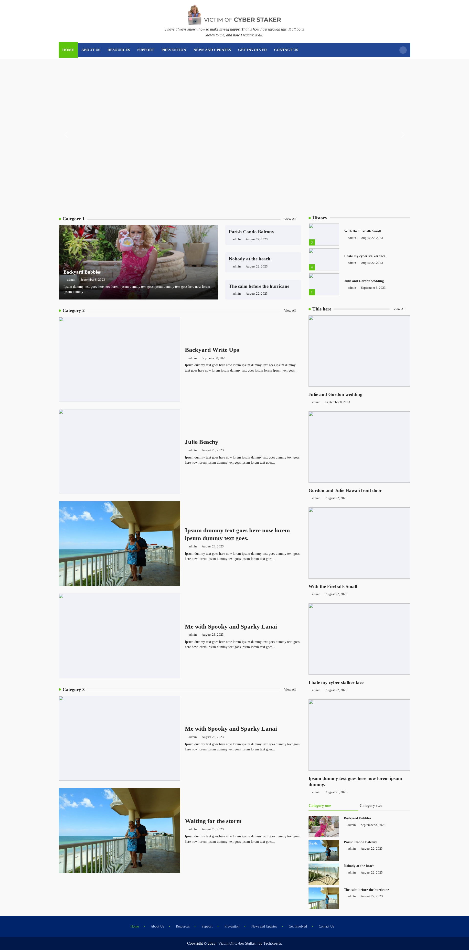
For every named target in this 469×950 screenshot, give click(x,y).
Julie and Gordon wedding (364, 281)
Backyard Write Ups (212, 349)
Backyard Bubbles (82, 272)
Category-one (320, 805)
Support (145, 50)
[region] (234, 134)
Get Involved (252, 50)
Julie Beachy (201, 441)
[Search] (403, 50)
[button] (66, 135)
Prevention (173, 50)
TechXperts (272, 943)
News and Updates (212, 50)
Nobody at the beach (249, 258)
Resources (118, 50)
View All (290, 219)
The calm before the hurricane (259, 286)
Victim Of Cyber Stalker (237, 943)
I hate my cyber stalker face (364, 256)
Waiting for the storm (213, 820)
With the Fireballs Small (362, 231)
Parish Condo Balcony (251, 231)
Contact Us (286, 50)
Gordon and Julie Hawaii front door (345, 490)
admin (71, 279)
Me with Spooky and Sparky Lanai (231, 626)
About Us (90, 50)
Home (68, 50)
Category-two (371, 805)
